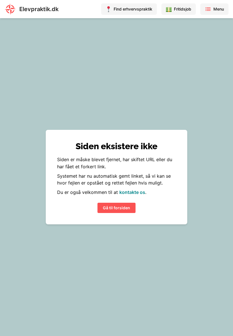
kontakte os (132, 192)
